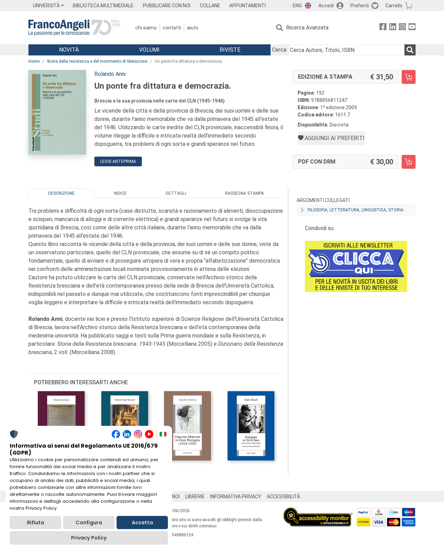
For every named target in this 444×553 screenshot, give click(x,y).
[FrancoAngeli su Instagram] (402, 28)
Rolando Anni (110, 74)
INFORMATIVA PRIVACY (235, 496)
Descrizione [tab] (61, 193)
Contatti (172, 27)
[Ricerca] (410, 49)
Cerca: (279, 49)
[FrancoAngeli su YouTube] (412, 28)
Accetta (142, 522)
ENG (297, 5)
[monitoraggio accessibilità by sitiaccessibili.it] (318, 511)
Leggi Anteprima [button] (118, 161)
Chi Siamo (146, 27)
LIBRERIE (195, 496)
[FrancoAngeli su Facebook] (382, 28)
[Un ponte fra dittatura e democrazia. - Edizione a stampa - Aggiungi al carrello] (409, 77)
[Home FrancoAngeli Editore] (74, 27)
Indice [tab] (120, 193)
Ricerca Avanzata (307, 27)
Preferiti (359, 5)
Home (34, 61)
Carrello (393, 5)
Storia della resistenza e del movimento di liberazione (97, 61)
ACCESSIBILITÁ (283, 496)
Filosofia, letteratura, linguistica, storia (355, 210)
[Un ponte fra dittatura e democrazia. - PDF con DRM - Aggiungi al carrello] (409, 162)
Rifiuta (35, 522)
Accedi (326, 5)
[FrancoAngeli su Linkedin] (392, 28)
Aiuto (192, 27)
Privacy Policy (88, 537)
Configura (89, 522)
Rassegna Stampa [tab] (244, 193)
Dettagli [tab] (176, 193)
